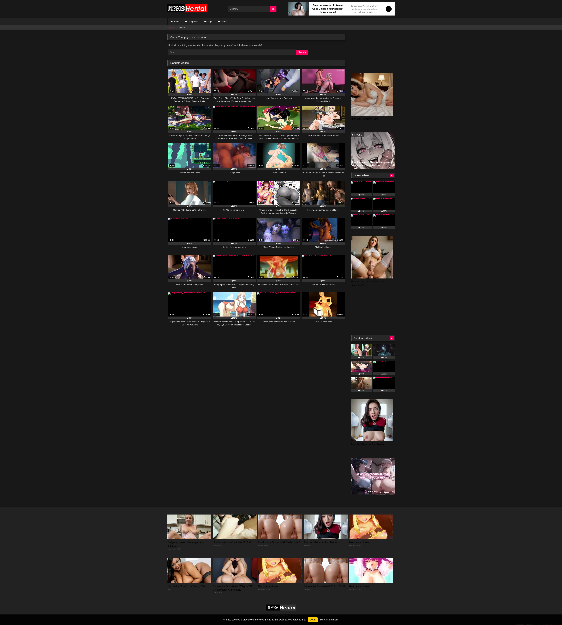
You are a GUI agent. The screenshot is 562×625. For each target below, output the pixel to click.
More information (329, 619)
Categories (193, 21)
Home (176, 21)
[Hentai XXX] (187, 9)
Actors (224, 21)
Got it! (313, 619)
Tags (209, 21)
